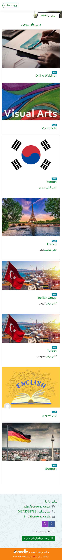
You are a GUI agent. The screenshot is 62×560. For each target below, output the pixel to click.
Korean (52, 182)
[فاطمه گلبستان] (7, 406)
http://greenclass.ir (36, 506)
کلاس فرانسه (50, 249)
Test (54, 72)
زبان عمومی (49, 415)
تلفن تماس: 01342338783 (34, 511)
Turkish (52, 351)
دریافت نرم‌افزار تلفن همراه (37, 538)
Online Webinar (46, 76)
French (52, 244)
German (51, 469)
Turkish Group (47, 298)
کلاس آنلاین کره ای (48, 187)
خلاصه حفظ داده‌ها (42, 531)
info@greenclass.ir (37, 516)
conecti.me (19, 556)
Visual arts (49, 128)
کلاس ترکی (51, 303)
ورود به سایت (10, 5)
